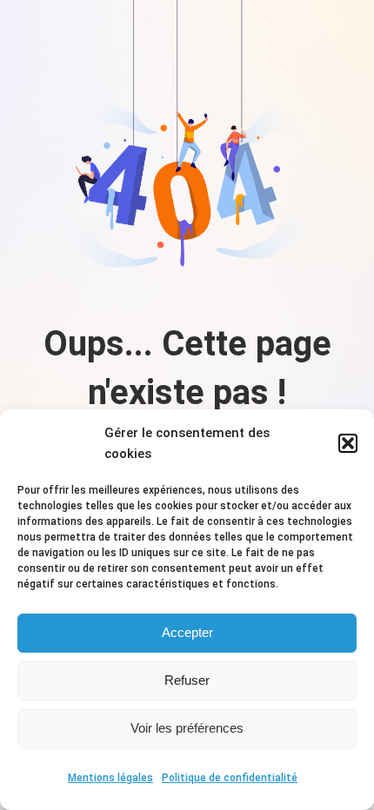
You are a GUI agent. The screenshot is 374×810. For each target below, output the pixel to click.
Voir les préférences (187, 727)
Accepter (187, 632)
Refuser (187, 680)
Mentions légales (110, 778)
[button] (348, 443)
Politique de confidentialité (229, 778)
